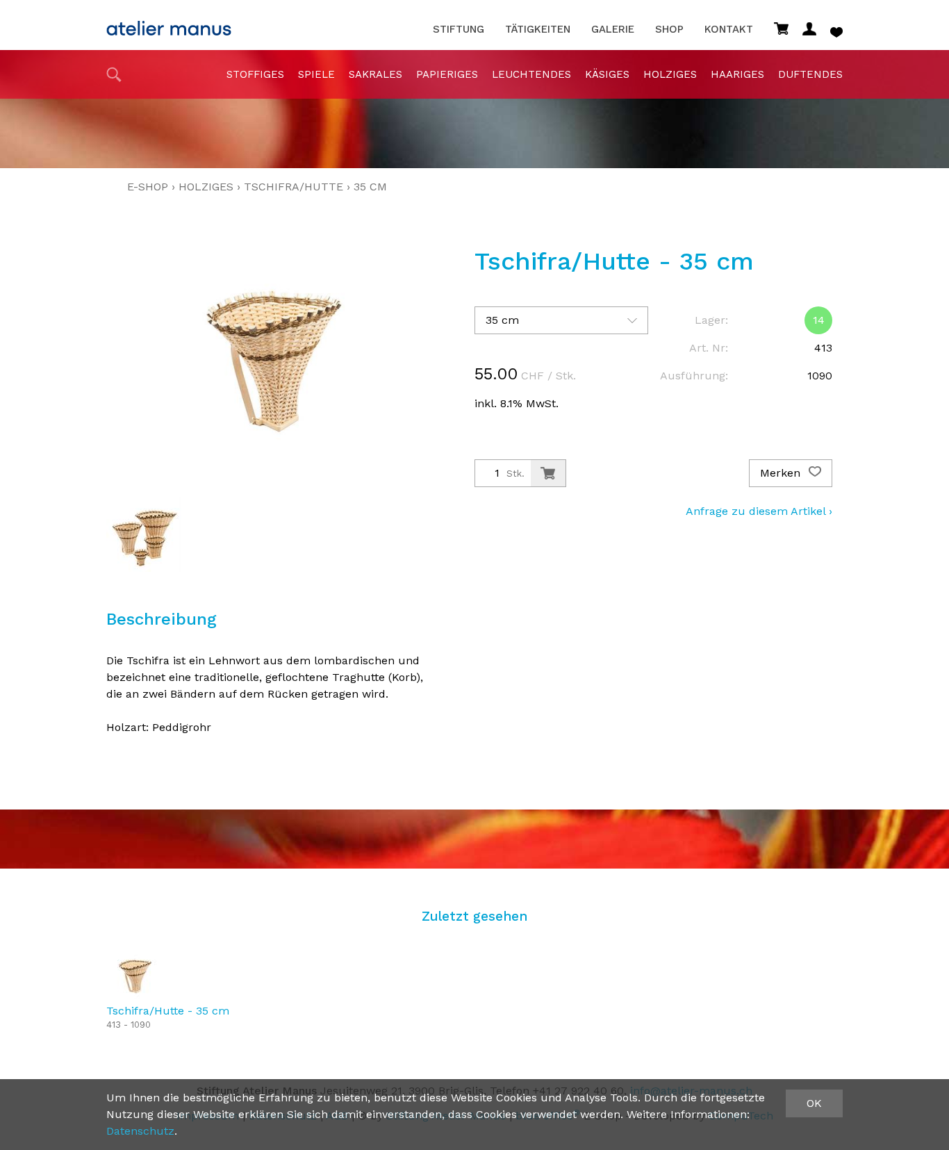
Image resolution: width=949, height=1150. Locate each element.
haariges (737, 74)
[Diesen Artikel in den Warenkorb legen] (548, 473)
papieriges (447, 74)
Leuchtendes (531, 74)
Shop (669, 29)
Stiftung (458, 29)
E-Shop (147, 186)
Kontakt (728, 29)
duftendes (810, 74)
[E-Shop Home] (168, 24)
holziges (670, 74)
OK (814, 1103)
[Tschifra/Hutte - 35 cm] (134, 976)
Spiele (316, 74)
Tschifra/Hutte (293, 186)
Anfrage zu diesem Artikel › (759, 511)
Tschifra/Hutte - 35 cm (167, 1010)
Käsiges (607, 74)
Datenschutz (140, 1130)
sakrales (375, 74)
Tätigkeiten (537, 29)
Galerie (612, 29)
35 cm (370, 186)
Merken (782, 472)
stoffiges (255, 74)
